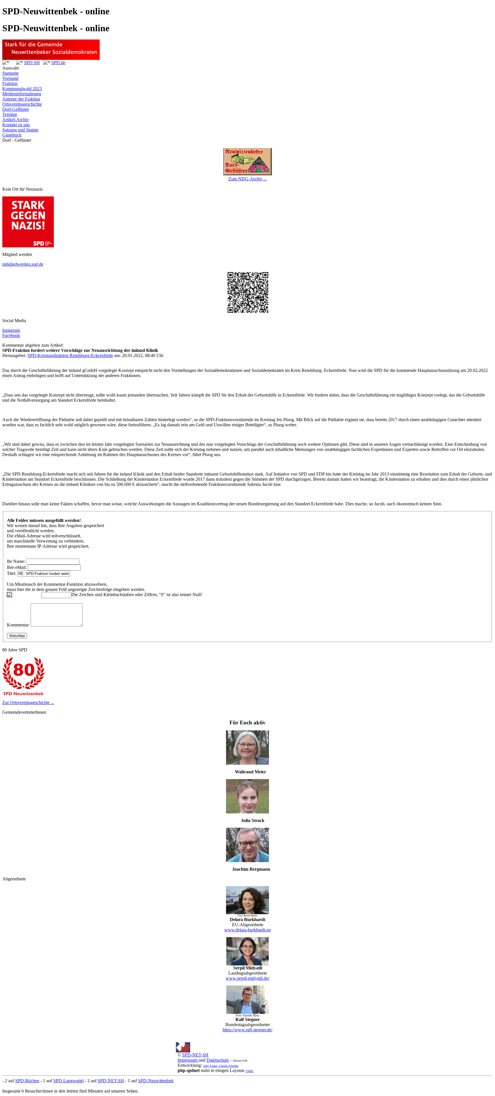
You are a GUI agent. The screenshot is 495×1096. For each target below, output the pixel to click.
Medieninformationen (21, 93)
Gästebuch (11, 135)
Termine (9, 114)
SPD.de (58, 62)
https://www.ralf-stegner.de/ (247, 1029)
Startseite (10, 73)
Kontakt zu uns (16, 124)
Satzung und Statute (20, 129)
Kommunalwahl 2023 (22, 88)
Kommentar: (18, 624)
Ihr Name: (16, 561)
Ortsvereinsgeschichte (22, 104)
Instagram (11, 330)
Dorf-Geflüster (15, 109)
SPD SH (32, 62)
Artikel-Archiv (15, 119)
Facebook (11, 335)
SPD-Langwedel (68, 1080)
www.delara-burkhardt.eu (247, 929)
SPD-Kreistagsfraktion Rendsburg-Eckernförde (70, 355)
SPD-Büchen (27, 1080)
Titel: (11, 573)
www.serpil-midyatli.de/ (247, 978)
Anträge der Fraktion (21, 98)
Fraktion (9, 83)
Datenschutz (218, 1060)
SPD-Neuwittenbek (156, 1080)
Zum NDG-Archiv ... (247, 178)
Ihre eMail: (17, 567)
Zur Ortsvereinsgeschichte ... (28, 702)
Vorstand (10, 78)
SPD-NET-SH (195, 1054)
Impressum (188, 1060)
